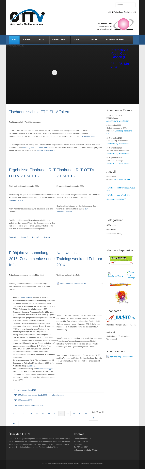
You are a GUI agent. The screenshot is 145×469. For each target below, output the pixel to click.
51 (80, 414)
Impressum (84, 463)
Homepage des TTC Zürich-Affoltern (36, 148)
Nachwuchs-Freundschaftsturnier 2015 (29, 405)
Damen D (24, 237)
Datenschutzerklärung (96, 463)
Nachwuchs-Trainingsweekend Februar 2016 (79, 259)
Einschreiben (124, 121)
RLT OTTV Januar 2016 (23, 400)
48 (61, 414)
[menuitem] (14, 40)
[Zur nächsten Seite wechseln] (93, 418)
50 (74, 414)
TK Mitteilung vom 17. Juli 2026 (118, 195)
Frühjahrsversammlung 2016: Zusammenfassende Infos (32, 259)
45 (43, 414)
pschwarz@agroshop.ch (46, 150)
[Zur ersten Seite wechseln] (14, 413)
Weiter (56, 447)
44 (37, 414)
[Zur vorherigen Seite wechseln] (23, 413)
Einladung (119, 131)
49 (68, 414)
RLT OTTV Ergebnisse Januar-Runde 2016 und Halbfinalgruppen (39, 395)
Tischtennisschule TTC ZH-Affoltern (39, 112)
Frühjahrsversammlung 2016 (25, 390)
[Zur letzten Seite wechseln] (14, 423)
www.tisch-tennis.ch (104, 29)
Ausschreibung (112, 121)
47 (55, 414)
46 (49, 414)
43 (31, 414)
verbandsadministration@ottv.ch (86, 450)
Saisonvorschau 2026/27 (116, 199)
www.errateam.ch (105, 26)
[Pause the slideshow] (94, 72)
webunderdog (74, 463)
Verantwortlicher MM (122, 179)
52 (86, 414)
